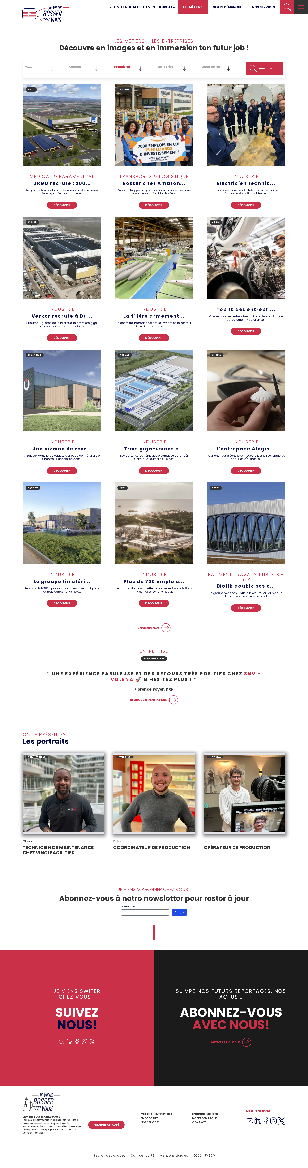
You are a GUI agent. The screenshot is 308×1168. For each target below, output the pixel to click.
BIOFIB (215, 487)
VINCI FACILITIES (36, 757)
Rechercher (268, 68)
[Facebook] (77, 1044)
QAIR (122, 487)
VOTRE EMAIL (129, 906)
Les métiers (192, 7)
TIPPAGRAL (215, 757)
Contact (199, 1122)
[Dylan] (154, 794)
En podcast (149, 1118)
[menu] (301, 7)
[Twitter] (92, 1044)
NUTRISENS (124, 757)
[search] (287, 7)
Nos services (263, 7)
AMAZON (124, 89)
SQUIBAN (33, 487)
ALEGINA (216, 355)
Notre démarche (227, 7)
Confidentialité (142, 1155)
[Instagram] (84, 1044)
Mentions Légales (174, 1155)
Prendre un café (106, 1125)
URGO (31, 89)
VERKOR (32, 222)
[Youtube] (61, 1044)
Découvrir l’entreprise (148, 694)
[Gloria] (63, 794)
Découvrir (62, 205)
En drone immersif (205, 1114)
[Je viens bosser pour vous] (41, 1110)
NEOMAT (124, 355)
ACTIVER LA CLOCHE (225, 1042)
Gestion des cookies (109, 1155)
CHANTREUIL (34, 355)
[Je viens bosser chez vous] (45, 14)
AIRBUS (216, 222)
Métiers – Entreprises (156, 1114)
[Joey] (244, 794)
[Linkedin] (69, 1044)
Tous (29, 67)
